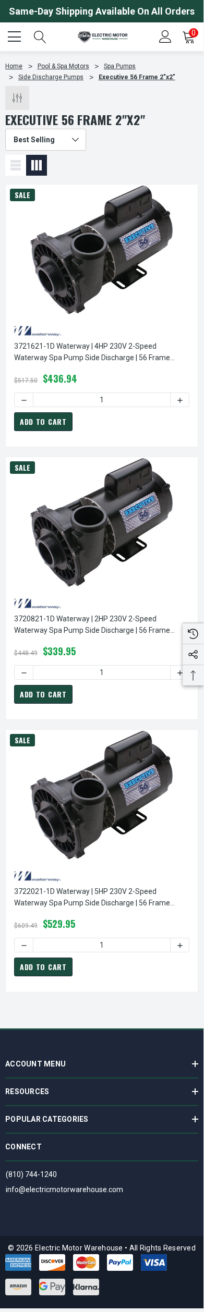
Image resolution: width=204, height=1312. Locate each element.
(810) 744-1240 (31, 1174)
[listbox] (45, 140)
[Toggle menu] (15, 35)
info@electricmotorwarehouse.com (64, 1189)
